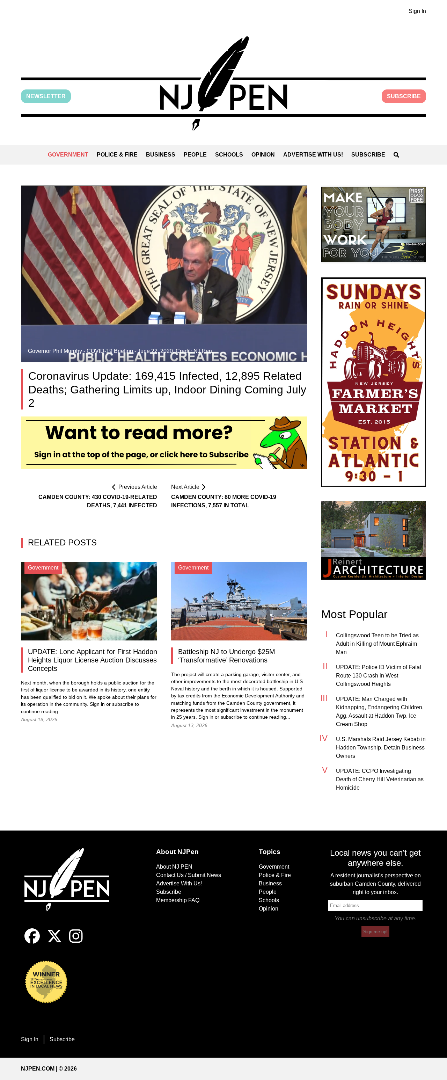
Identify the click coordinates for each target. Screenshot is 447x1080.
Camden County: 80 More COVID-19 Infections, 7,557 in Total (223, 501)
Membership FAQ (177, 900)
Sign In (417, 11)
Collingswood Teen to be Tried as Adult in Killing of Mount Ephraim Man (377, 643)
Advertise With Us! (313, 155)
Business (160, 155)
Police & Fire (117, 155)
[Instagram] (76, 942)
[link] (373, 224)
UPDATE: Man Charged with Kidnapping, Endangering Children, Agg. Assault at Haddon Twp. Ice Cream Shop (380, 711)
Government (68, 155)
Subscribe (404, 96)
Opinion (263, 155)
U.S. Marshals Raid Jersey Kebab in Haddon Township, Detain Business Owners (381, 747)
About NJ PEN (174, 867)
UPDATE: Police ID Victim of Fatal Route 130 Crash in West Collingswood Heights (378, 675)
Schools (229, 155)
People (195, 155)
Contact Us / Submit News (188, 875)
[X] (54, 942)
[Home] (71, 888)
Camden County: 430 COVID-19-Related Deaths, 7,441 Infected (97, 501)
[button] (223, 83)
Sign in (97, 704)
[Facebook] (32, 942)
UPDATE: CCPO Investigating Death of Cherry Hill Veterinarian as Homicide (380, 779)
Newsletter (46, 96)
